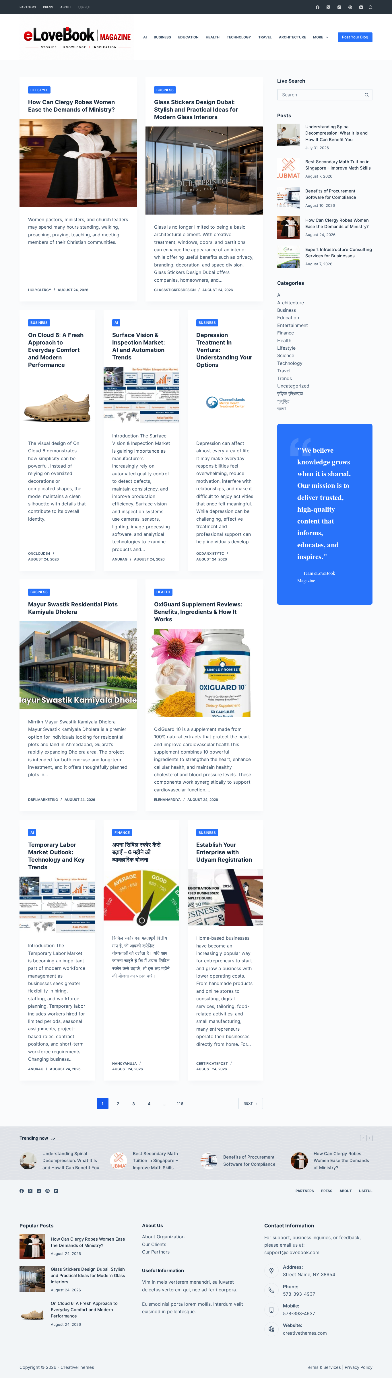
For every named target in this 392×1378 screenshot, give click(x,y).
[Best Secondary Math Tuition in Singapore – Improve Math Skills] (288, 169)
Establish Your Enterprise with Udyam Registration (224, 852)
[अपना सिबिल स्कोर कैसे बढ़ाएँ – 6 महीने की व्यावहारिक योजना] (141, 897)
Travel (265, 37)
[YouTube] (361, 7)
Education (188, 37)
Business (162, 37)
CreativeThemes (77, 1367)
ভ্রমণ (281, 408)
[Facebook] (317, 7)
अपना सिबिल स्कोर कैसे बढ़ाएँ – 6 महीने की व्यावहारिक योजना (136, 852)
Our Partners (156, 1252)
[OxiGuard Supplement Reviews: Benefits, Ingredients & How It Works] (204, 673)
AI (145, 37)
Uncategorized (293, 386)
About (65, 7)
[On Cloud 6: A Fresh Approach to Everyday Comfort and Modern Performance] (57, 402)
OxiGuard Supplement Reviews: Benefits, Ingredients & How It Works (198, 612)
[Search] (370, 7)
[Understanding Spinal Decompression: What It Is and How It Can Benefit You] (288, 135)
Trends (284, 378)
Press (48, 7)
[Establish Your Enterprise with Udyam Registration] (225, 897)
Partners (28, 7)
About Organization (163, 1236)
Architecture (292, 37)
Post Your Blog (355, 37)
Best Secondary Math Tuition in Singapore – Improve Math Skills (155, 1161)
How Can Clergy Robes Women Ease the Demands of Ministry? (341, 1161)
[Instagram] (339, 7)
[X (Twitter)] (328, 7)
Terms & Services (323, 1367)
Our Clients (154, 1244)
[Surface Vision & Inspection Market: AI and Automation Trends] (141, 395)
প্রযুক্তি (283, 401)
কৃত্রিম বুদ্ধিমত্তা (290, 393)
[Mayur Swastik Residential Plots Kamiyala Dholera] (78, 665)
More (318, 37)
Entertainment (292, 325)
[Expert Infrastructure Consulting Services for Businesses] (288, 257)
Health (213, 37)
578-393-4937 (299, 1294)
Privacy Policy (358, 1367)
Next (248, 1103)
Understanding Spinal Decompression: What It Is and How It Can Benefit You (336, 133)
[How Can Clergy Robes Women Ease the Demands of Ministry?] (78, 163)
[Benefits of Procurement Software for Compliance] (288, 198)
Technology (239, 37)
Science (285, 355)
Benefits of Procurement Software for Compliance (249, 1160)
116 (180, 1103)
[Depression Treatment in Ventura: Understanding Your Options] (225, 402)
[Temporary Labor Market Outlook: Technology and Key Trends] (57, 905)
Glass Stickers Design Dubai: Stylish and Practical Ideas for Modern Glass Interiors (196, 109)
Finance (122, 832)
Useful (84, 7)
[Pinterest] (350, 7)
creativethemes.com (305, 1333)
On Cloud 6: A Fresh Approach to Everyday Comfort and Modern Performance (56, 350)
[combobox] (320, 94)
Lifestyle (39, 90)
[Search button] (367, 94)
